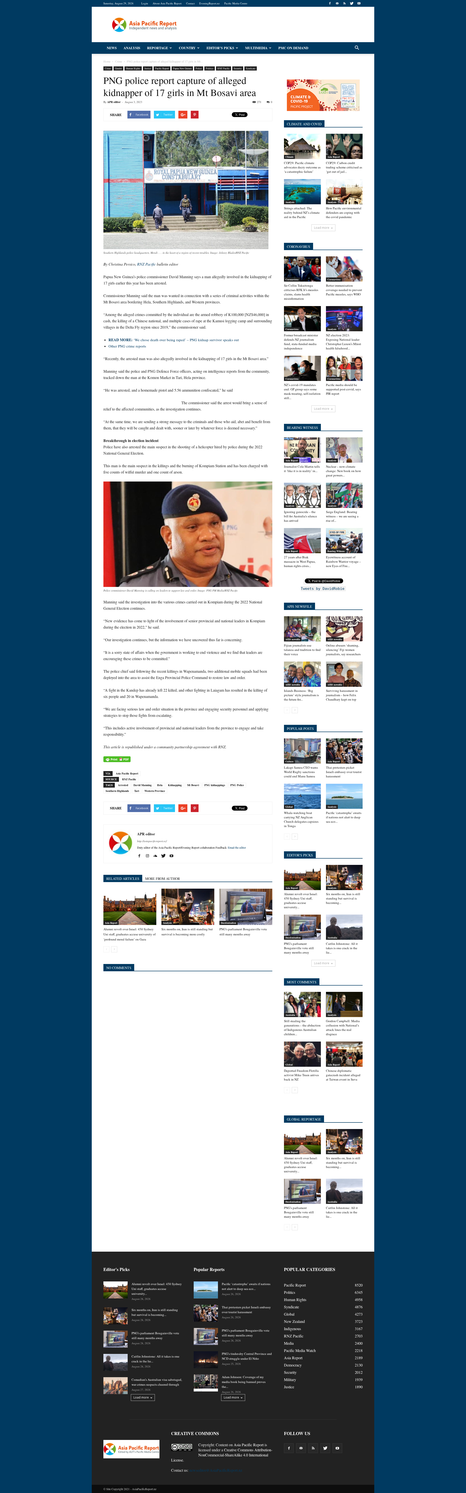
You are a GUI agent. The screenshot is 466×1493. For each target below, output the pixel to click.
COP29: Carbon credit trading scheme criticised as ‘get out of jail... (344, 167)
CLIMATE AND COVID (304, 124)
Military (290, 1379)
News (112, 47)
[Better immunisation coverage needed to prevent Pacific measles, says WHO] (344, 269)
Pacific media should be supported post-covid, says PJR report (343, 389)
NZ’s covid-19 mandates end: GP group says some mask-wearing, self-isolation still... (302, 391)
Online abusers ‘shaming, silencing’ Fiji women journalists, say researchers (343, 649)
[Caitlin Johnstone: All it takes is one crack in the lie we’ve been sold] (344, 927)
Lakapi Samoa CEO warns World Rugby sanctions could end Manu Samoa (301, 771)
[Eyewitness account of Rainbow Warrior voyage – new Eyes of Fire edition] (344, 540)
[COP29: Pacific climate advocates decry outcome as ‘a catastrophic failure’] (302, 146)
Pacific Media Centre (235, 3)
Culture (289, 761)
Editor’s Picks (220, 47)
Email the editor (237, 847)
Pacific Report (162, 68)
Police (199, 68)
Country (187, 47)
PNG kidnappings (214, 785)
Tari (136, 791)
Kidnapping (175, 785)
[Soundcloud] (157, 856)
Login (144, 3)
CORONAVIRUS (298, 246)
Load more (321, 228)
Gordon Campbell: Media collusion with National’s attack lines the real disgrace (343, 1027)
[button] (357, 48)
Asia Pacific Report (127, 773)
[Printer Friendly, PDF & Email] (117, 759)
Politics (209, 68)
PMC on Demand (293, 47)
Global (289, 806)
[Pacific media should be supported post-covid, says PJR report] (344, 368)
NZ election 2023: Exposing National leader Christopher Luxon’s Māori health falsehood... (343, 341)
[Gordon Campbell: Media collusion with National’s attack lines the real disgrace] (344, 1004)
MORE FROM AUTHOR (162, 878)
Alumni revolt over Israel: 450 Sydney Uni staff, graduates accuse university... (301, 900)
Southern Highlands (117, 791)
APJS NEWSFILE (299, 606)
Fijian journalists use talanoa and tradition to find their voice (302, 649)
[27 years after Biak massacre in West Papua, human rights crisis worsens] (302, 540)
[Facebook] (329, 3)
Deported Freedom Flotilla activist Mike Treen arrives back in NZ (301, 1075)
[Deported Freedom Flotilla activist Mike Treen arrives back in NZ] (302, 1054)
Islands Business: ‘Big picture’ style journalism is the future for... (301, 695)
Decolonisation (228, 922)
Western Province (154, 791)
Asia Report (111, 922)
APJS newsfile (292, 639)
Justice (147, 68)
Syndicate (250, 68)
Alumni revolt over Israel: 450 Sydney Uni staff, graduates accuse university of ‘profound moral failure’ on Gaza (129, 934)
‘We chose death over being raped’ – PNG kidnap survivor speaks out (173, 339)
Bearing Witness (336, 551)
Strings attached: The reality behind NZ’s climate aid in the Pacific (302, 212)
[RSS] (344, 3)
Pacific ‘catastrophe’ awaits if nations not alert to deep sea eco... (343, 817)
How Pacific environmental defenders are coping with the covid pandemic (343, 212)
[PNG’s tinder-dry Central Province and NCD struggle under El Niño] (206, 1359)
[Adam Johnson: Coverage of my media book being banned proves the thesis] (206, 1383)
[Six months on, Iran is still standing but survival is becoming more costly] (187, 907)
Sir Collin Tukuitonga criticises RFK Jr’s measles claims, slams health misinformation (301, 292)
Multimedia (256, 47)
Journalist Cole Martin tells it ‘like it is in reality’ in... (302, 468)
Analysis (132, 47)
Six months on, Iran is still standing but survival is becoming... (343, 898)
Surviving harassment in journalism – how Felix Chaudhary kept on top (342, 695)
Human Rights (133, 68)
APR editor (114, 102)
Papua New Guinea (182, 68)
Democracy (293, 1364)
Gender (118, 68)
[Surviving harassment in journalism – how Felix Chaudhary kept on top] (344, 674)
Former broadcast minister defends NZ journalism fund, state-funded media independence (301, 341)
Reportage (157, 47)
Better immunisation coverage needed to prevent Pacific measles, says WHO (344, 289)
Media (289, 1343)
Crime (108, 68)
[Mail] (337, 3)
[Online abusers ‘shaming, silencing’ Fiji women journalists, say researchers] (344, 628)
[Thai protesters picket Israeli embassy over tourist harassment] (344, 751)
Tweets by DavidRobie (322, 588)
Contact (190, 3)
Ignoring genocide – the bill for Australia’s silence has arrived (300, 516)
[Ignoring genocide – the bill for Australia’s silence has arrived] (302, 495)
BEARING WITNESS (302, 427)
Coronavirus (292, 279)
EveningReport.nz (209, 3)
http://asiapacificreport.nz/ (152, 841)
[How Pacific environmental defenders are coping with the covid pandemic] (344, 191)
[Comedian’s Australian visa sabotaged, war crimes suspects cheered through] (115, 1385)
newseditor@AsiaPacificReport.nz (215, 1470)
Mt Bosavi (193, 785)
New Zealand (294, 1321)
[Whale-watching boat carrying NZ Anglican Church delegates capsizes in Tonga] (302, 796)
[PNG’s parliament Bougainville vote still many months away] (245, 907)
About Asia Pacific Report (167, 3)
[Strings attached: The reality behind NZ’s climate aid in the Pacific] (302, 191)
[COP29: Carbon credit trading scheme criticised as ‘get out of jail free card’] (344, 146)
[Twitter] (351, 3)
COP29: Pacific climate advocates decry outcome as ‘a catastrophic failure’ (302, 167)
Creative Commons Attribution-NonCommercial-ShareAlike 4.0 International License (221, 1454)
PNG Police (237, 785)
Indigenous (292, 1328)
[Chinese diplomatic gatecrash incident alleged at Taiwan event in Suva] (344, 1054)
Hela (160, 785)
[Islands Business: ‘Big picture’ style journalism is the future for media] (302, 674)
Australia (332, 937)
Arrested (123, 785)
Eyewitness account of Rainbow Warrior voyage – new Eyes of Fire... (343, 561)
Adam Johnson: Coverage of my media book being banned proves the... (244, 1382)
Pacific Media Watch (300, 1350)
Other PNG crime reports (127, 346)
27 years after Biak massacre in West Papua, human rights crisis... (300, 561)
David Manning (142, 785)
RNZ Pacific (223, 68)
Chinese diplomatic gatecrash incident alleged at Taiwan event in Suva (343, 1075)
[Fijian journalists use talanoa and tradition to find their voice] (302, 628)
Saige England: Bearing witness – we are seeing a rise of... (342, 516)
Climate (289, 156)
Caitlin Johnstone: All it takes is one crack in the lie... (342, 948)
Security (238, 68)
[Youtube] (359, 3)
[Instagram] (149, 856)
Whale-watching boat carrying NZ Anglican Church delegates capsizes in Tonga (301, 819)
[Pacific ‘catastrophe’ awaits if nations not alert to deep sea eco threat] (344, 796)
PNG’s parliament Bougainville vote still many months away (299, 948)
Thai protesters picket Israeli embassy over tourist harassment (344, 771)
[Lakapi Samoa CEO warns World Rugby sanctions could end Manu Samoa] (302, 751)
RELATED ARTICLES (122, 878)
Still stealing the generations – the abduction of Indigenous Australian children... (302, 1027)
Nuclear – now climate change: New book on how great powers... (343, 470)
